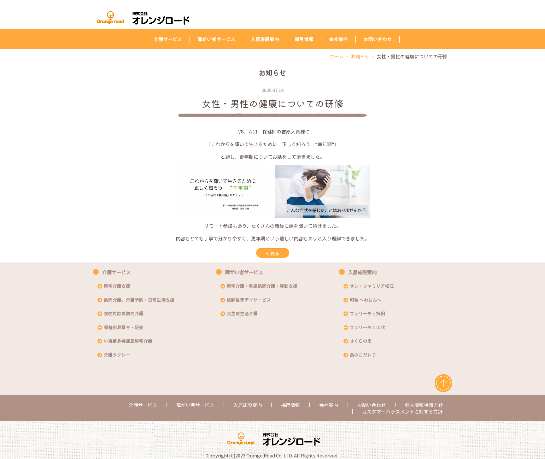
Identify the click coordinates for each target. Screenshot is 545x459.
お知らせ (360, 56)
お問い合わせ (377, 39)
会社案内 (338, 39)
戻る (272, 252)
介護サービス (168, 39)
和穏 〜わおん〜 (366, 300)
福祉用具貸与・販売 (124, 327)
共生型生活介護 (242, 313)
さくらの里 (361, 341)
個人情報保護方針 (424, 405)
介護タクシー (117, 355)
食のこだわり (363, 355)
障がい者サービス (216, 39)
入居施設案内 (265, 39)
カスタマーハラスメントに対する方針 (402, 411)
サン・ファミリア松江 (372, 286)
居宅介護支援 (117, 286)
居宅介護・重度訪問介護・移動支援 (262, 286)
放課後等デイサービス (249, 300)
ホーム (337, 56)
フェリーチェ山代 (367, 327)
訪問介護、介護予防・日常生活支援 (139, 300)
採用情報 (304, 39)
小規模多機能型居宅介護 (128, 341)
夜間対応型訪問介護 (124, 313)
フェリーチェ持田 (367, 313)
